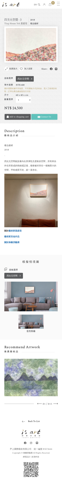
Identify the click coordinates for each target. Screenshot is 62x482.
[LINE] (37, 443)
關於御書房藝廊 (11, 242)
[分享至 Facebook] (50, 69)
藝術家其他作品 (11, 236)
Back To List (34, 421)
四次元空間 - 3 (14, 275)
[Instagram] (31, 443)
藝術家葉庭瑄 (15, 230)
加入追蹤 (28, 68)
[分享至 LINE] (55, 69)
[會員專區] (44, 4)
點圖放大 (13, 68)
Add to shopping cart (19, 116)
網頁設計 (26, 456)
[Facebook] (25, 443)
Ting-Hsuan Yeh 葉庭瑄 (15, 23)
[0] (50, 4)
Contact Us (45, 116)
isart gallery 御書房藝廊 (10, 4)
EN (35, 5)
